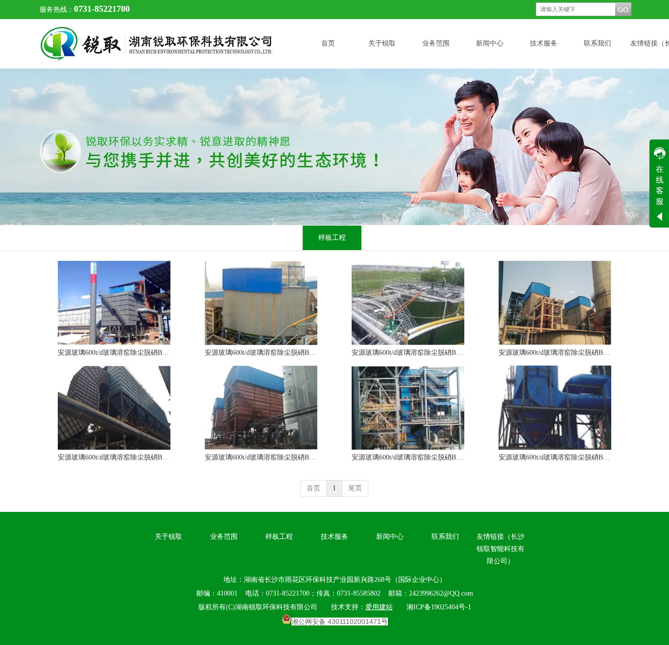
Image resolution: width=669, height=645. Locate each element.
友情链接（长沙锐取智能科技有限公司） (501, 549)
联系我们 (445, 536)
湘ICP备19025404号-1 (438, 607)
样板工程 (279, 536)
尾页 (355, 488)
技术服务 (334, 536)
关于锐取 (168, 536)
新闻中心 (390, 536)
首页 (313, 488)
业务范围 (224, 536)
